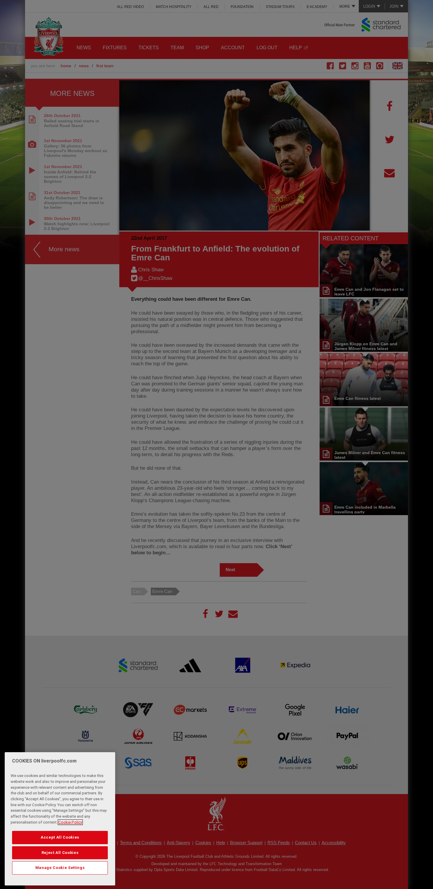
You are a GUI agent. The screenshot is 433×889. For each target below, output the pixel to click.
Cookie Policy (70, 822)
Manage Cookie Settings (60, 867)
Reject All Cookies (60, 852)
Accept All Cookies (60, 837)
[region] (60, 818)
